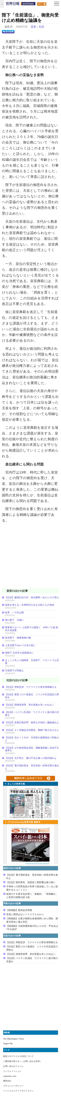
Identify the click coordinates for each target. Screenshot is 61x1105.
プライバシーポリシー (13, 1086)
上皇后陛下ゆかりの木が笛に (20, 645)
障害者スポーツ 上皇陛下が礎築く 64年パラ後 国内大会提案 (31, 628)
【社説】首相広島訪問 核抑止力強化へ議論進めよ (32, 722)
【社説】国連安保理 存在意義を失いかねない (29, 704)
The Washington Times (13, 1039)
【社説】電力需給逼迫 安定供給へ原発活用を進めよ (32, 767)
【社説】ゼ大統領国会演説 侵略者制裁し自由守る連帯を (32, 749)
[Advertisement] (30, 557)
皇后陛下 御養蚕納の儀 (18, 637)
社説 (41, 26)
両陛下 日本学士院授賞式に (19, 652)
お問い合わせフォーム (13, 1066)
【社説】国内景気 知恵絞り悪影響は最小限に (31, 882)
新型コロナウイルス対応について (18, 1056)
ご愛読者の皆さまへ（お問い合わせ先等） (22, 1061)
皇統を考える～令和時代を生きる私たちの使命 (29, 605)
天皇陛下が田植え (14, 670)
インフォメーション (12, 1071)
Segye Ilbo (8, 1043)
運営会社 (7, 1081)
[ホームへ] (20, 4)
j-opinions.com (9, 1076)
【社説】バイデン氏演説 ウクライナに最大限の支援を (32, 713)
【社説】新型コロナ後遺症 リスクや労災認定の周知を (32, 696)
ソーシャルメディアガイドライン (18, 1091)
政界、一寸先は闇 (14, 612)
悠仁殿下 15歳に (14, 620)
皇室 (33, 26)
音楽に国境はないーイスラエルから (25, 914)
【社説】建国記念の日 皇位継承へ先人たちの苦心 (32, 597)
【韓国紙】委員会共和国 (19, 910)
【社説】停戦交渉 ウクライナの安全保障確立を (31, 687)
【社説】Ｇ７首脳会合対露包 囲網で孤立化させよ (32, 730)
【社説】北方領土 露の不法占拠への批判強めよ (31, 758)
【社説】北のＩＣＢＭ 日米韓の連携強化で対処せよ (32, 739)
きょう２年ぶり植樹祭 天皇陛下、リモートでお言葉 (32, 661)
